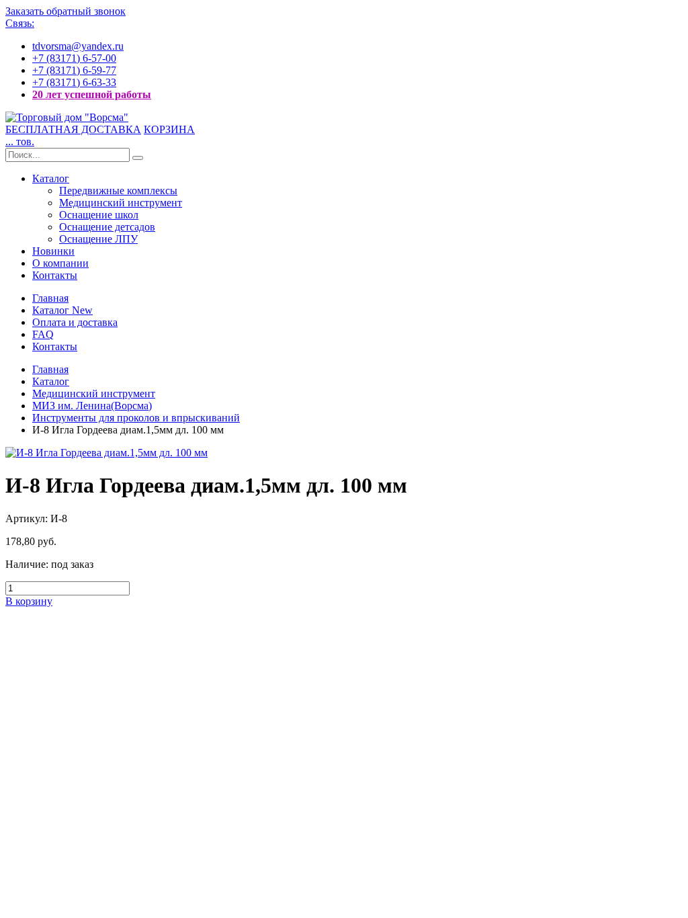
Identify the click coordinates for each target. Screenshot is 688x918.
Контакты (54, 275)
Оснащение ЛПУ (98, 239)
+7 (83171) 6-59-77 (74, 70)
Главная (50, 298)
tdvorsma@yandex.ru (78, 46)
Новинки (53, 251)
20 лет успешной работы (91, 94)
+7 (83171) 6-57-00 (74, 58)
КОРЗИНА (169, 129)
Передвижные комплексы (118, 190)
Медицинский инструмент (120, 202)
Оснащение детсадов (107, 227)
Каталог (50, 178)
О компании (60, 263)
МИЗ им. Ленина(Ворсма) (92, 405)
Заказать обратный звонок (65, 11)
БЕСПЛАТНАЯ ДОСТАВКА (73, 129)
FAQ (43, 334)
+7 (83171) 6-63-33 (74, 82)
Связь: (19, 23)
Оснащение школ (98, 214)
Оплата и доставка (75, 322)
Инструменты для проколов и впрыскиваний (136, 417)
